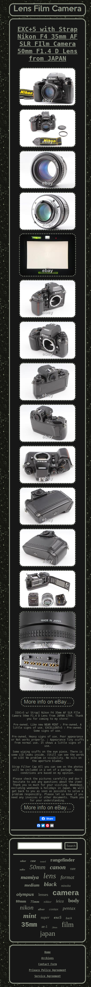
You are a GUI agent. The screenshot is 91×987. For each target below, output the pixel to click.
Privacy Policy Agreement (47, 970)
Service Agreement (47, 976)
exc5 (57, 917)
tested (43, 861)
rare (73, 869)
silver (41, 909)
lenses (43, 894)
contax (53, 909)
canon (58, 867)
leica (60, 901)
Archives (47, 958)
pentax (69, 908)
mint (29, 916)
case (33, 861)
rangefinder (62, 860)
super (45, 917)
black (50, 884)
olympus (25, 894)
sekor (23, 861)
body (73, 900)
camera (66, 892)
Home (47, 952)
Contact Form (47, 964)
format (67, 877)
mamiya (30, 877)
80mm (21, 901)
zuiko (22, 869)
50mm (38, 867)
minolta (66, 885)
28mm (54, 927)
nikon (27, 907)
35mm (29, 925)
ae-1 (44, 926)
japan (47, 933)
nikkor (47, 901)
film (68, 924)
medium (32, 885)
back (69, 918)
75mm (34, 901)
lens (49, 875)
